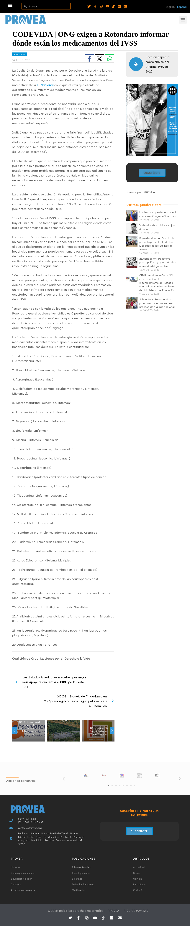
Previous (14, 730)
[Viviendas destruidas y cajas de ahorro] (131, 228)
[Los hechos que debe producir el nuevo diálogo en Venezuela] (131, 215)
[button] (10, 5)
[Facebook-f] (95, 6)
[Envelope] (125, 6)
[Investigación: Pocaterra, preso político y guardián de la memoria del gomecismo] (131, 262)
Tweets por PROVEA (140, 192)
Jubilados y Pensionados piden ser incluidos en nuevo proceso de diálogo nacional (157, 303)
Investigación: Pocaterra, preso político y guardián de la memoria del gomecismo (158, 262)
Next (112, 730)
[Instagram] (101, 6)
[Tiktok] (113, 6)
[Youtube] (107, 6)
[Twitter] (89, 6)
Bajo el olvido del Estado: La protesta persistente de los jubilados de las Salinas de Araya (157, 243)
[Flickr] (119, 6)
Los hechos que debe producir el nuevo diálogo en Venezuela (158, 214)
